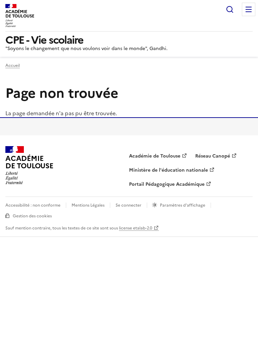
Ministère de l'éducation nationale (168, 170)
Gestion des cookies (32, 216)
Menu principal (248, 9)
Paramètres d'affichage (182, 205)
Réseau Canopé (212, 156)
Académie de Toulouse (154, 156)
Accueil (12, 65)
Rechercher (229, 9)
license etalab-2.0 (135, 228)
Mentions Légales (88, 205)
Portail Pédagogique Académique (167, 184)
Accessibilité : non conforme (32, 205)
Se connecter (128, 205)
